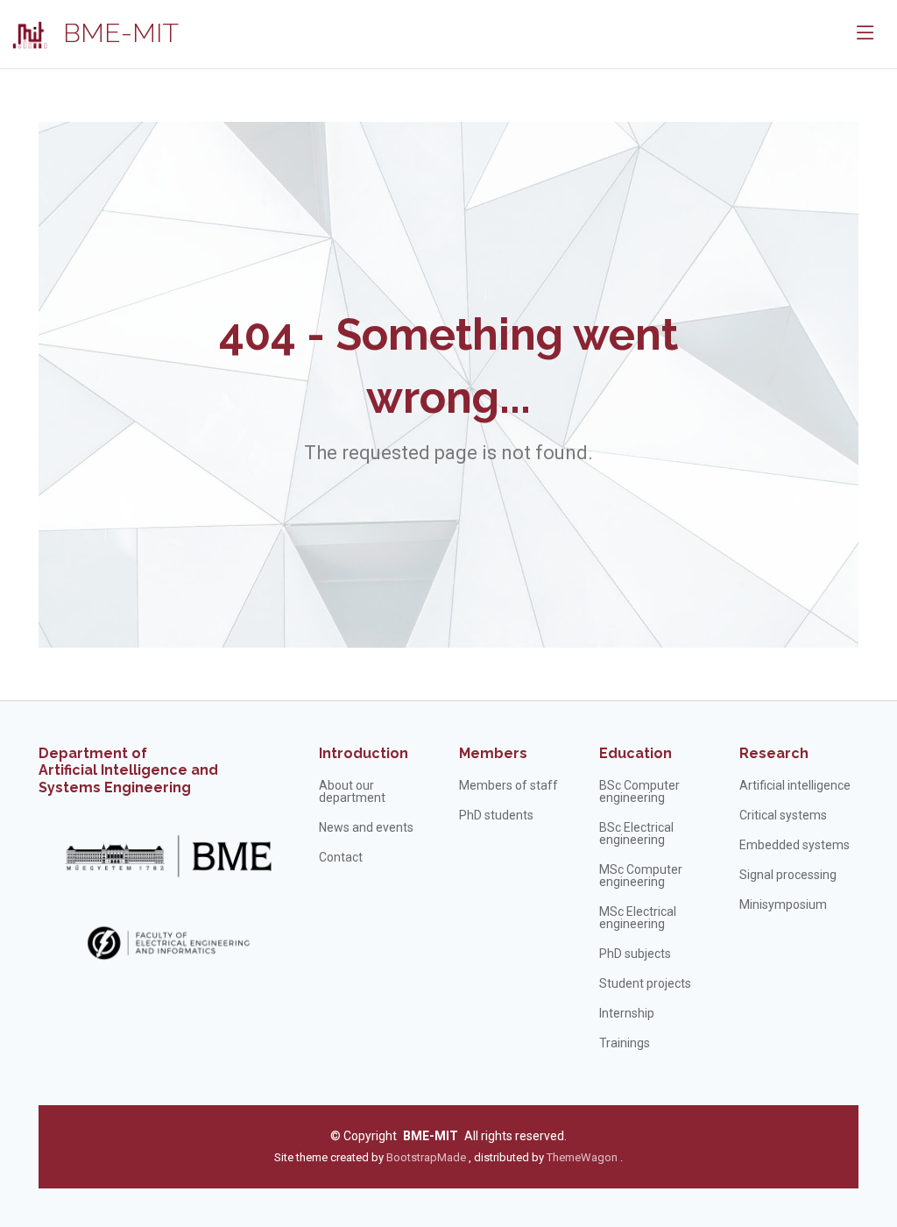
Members (493, 753)
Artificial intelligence (795, 785)
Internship (626, 1013)
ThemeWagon (583, 1157)
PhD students (496, 815)
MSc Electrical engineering (637, 917)
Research (774, 753)
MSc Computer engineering (640, 875)
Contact (341, 857)
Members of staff (508, 785)
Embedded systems (794, 845)
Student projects (645, 983)
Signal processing (788, 875)
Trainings (624, 1043)
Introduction (363, 753)
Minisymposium (783, 904)
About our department (352, 791)
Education (635, 753)
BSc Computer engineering (639, 791)
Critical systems (783, 815)
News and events (366, 827)
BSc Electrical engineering (636, 833)
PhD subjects (635, 953)
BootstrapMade (426, 1157)
